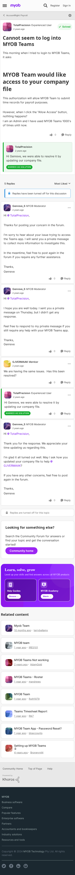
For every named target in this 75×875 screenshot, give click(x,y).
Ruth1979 (34, 698)
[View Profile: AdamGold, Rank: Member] (8, 662)
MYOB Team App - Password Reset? (38, 728)
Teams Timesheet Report (30, 711)
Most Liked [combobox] (62, 183)
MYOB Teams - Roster (28, 677)
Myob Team (21, 625)
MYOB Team (22, 694)
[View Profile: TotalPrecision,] (9, 148)
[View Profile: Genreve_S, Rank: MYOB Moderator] (7, 207)
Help (49, 768)
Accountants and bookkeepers (19, 828)
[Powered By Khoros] (37, 779)
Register (55, 5)
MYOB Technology (33, 851)
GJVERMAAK (20, 361)
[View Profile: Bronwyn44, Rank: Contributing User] (8, 748)
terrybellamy (41, 630)
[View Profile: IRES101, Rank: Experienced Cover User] (8, 645)
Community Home (13, 768)
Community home (21, 550)
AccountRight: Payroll (17, 15)
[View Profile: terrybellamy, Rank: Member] (8, 628)
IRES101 (33, 647)
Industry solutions (12, 834)
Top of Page (35, 768)
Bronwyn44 (36, 752)
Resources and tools (13, 839)
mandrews (35, 681)
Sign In (67, 5)
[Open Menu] (70, 15)
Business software (12, 802)
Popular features (11, 812)
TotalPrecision (22, 25)
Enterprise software (13, 818)
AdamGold (36, 664)
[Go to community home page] (15, 5)
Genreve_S (18, 205)
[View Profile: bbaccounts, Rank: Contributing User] (8, 731)
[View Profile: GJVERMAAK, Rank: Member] (7, 363)
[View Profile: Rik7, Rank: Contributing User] (8, 713)
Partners (6, 823)
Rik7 (31, 715)
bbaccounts (35, 733)
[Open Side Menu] (5, 5)
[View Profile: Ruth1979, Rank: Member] (8, 696)
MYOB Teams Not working (31, 660)
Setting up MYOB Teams (30, 745)
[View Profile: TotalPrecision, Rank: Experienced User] (7, 27)
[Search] (45, 5)
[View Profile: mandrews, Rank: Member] (8, 679)
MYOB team (21, 643)
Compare (7, 807)
